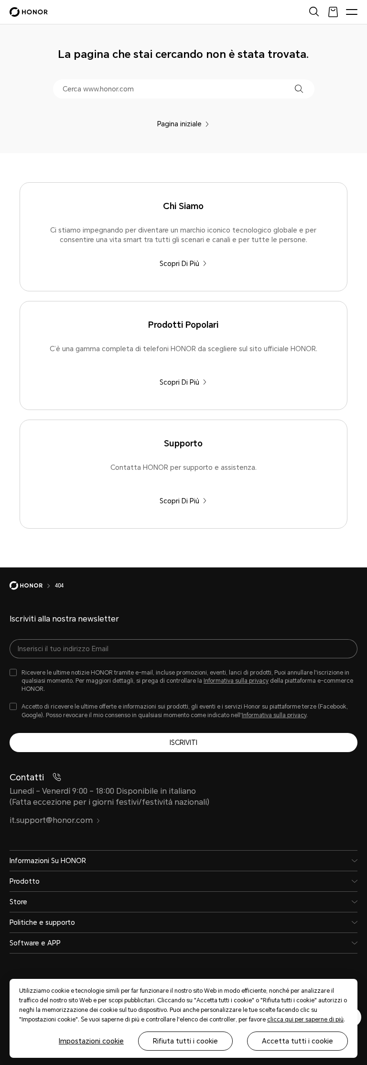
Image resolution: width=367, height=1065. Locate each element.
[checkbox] (183, 681)
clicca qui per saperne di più (305, 1019)
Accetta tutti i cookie (297, 1041)
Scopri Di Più (179, 263)
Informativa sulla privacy (236, 680)
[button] (299, 89)
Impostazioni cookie (91, 1041)
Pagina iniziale (179, 124)
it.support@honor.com (51, 820)
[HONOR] (32, 585)
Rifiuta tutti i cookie (185, 1041)
